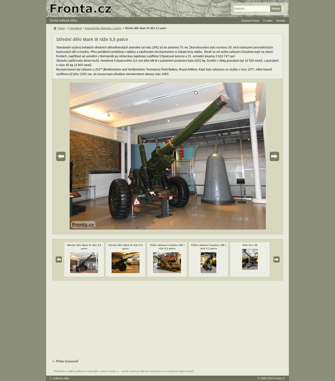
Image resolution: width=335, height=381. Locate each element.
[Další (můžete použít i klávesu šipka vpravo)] (260, 156)
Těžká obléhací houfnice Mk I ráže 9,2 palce (167, 247)
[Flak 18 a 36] (250, 268)
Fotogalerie (75, 28)
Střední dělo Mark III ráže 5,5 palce (84, 247)
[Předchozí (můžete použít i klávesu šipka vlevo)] (74, 156)
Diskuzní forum (250, 20)
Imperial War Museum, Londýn (103, 28)
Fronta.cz (279, 378)
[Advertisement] (167, 319)
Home (61, 28)
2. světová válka (59, 378)
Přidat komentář (67, 361)
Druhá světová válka (63, 20)
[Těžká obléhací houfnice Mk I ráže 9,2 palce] (167, 272)
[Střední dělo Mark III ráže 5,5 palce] (84, 272)
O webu (267, 20)
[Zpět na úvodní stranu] (83, 8)
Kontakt (280, 20)
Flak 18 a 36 (250, 245)
